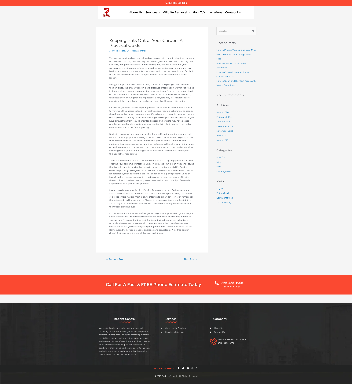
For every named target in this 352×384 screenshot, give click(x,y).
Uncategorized (224, 171)
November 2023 (224, 131)
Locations (215, 12)
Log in (219, 188)
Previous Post (115, 259)
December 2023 (224, 126)
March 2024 (222, 112)
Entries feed (222, 193)
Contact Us (233, 12)
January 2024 (223, 121)
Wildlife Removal (175, 12)
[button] (152, 12)
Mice (218, 162)
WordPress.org (223, 202)
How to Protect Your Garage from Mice (236, 50)
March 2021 (222, 140)
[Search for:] (236, 31)
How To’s (199, 12)
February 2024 (224, 117)
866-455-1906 (232, 283)
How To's (115, 50)
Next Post (191, 259)
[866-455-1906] (217, 283)
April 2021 (221, 135)
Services (151, 12)
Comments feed (224, 197)
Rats (122, 50)
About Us (135, 12)
